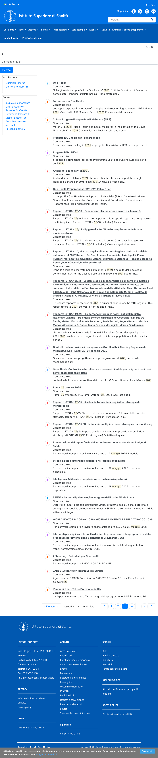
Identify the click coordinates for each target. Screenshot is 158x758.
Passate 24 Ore (17, 110)
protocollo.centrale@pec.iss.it (38, 677)
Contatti (22, 702)
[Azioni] (5, 4)
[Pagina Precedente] (104, 606)
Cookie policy (24, 707)
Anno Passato (16, 121)
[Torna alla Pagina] (2, 53)
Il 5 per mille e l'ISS (70, 733)
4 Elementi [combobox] (50, 606)
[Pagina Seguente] (151, 606)
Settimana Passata (18, 114)
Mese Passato (16, 117)
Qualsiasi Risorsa (15, 82)
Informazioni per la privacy (32, 698)
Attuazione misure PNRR (31, 727)
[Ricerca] (151, 19)
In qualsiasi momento (18, 102)
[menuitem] (9, 29)
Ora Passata (15, 106)
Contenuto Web (17, 86)
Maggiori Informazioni (46, 754)
